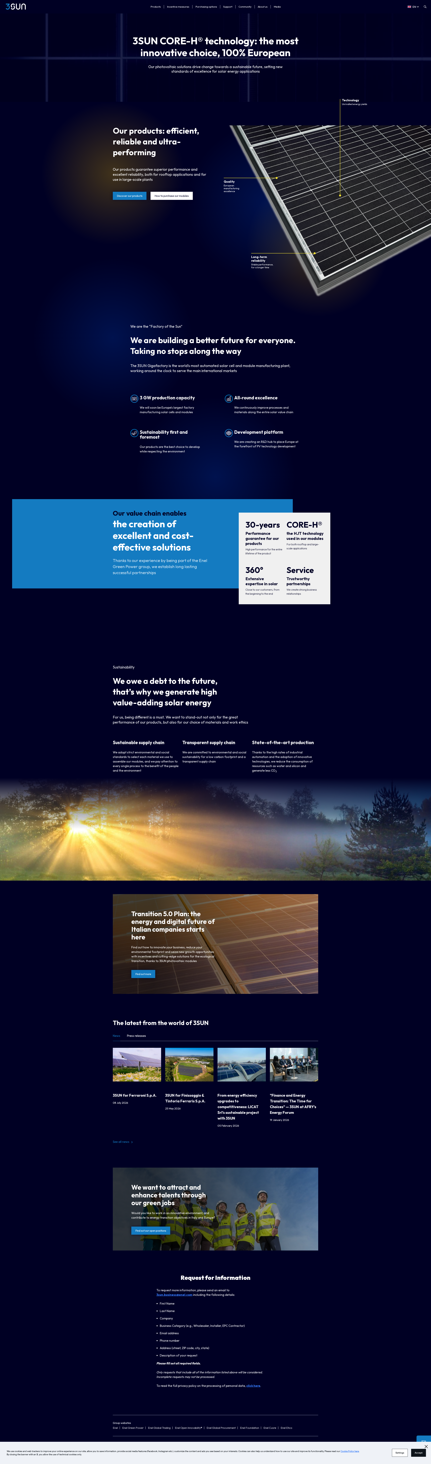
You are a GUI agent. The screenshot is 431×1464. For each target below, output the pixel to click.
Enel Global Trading (159, 1427)
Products (156, 6)
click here (253, 1386)
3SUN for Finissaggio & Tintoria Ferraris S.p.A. (185, 1098)
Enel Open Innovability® (188, 1427)
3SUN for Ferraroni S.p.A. (135, 1095)
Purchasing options (206, 6)
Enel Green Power (133, 1427)
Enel (115, 1427)
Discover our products (129, 195)
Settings (399, 1452)
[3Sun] (16, 7)
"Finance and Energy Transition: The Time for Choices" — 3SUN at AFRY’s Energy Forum (293, 1104)
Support (227, 6)
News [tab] (116, 1036)
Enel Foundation (249, 1427)
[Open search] (425, 6)
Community (245, 6)
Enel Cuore (269, 1427)
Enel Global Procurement (221, 1427)
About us (263, 6)
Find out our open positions (150, 1230)
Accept (418, 1452)
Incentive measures (178, 6)
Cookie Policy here (350, 1451)
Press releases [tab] (136, 1036)
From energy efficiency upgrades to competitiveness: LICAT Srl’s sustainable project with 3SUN (238, 1107)
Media (277, 6)
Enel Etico (286, 1427)
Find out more (143, 974)
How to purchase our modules (172, 195)
